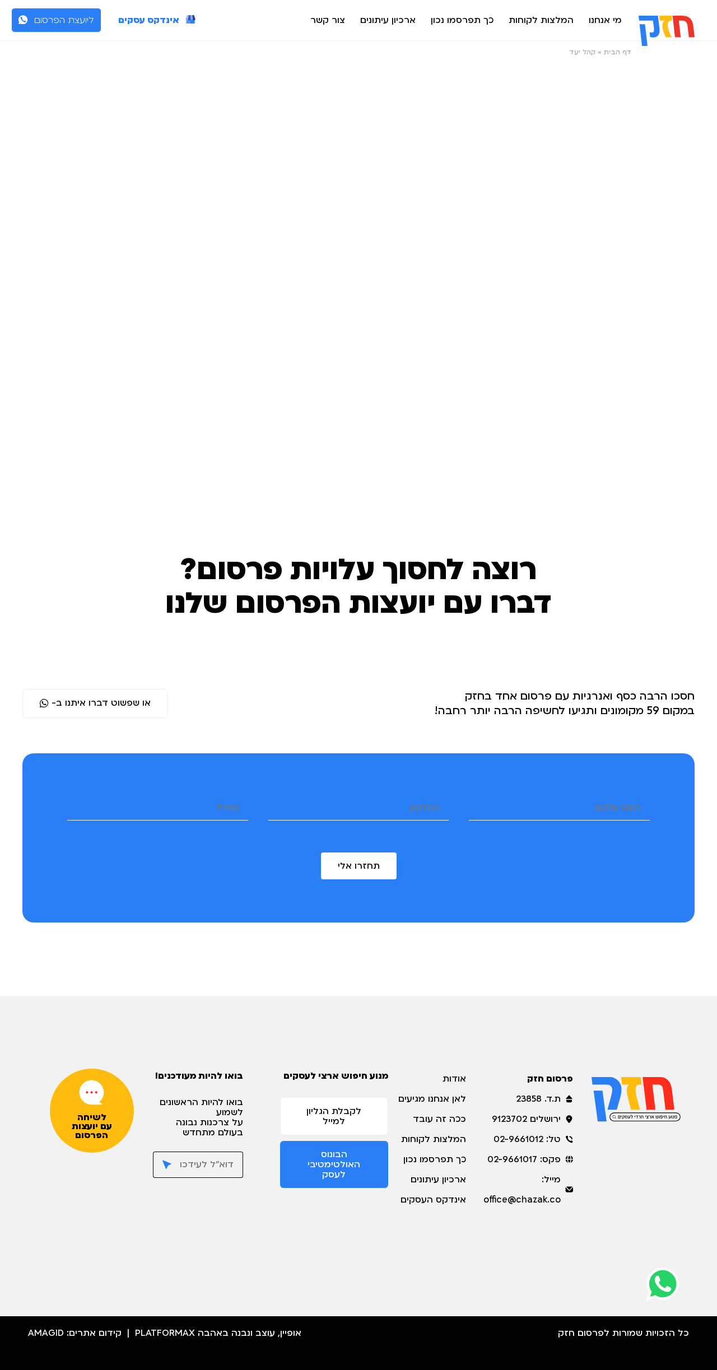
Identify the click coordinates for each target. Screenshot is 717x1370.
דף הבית (617, 52)
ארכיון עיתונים (388, 20)
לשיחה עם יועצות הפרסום (92, 1126)
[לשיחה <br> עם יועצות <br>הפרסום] (91, 1092)
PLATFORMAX (165, 1333)
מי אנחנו (605, 20)
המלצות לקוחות (541, 20)
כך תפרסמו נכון (462, 20)
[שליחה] (162, 1165)
